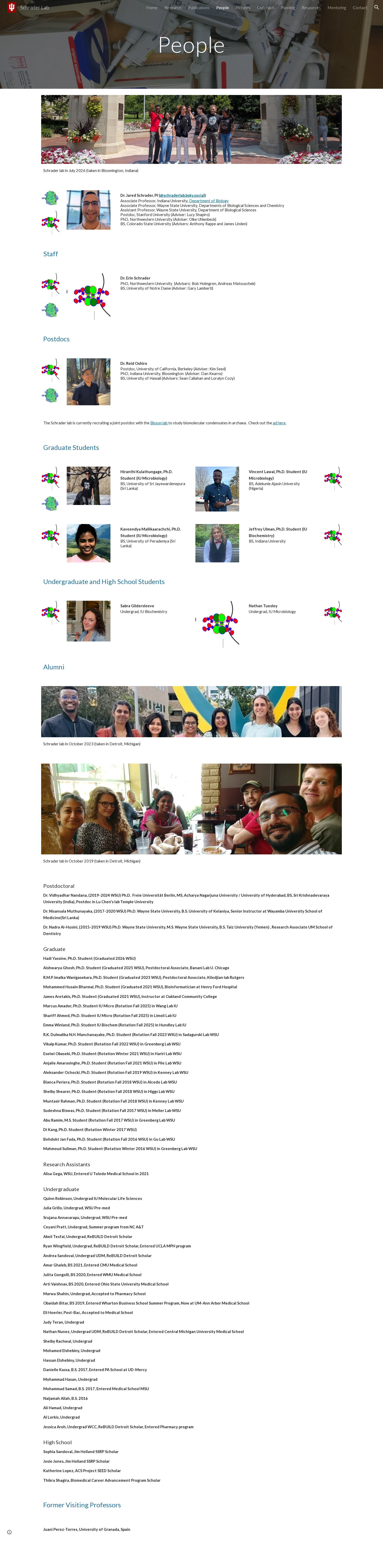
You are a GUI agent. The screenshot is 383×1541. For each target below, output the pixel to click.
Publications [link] (198, 7)
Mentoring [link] (337, 7)
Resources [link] (311, 7)
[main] (191, 44)
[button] (376, 7)
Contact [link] (360, 7)
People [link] (222, 7)
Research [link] (172, 7)
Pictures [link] (243, 7)
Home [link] (152, 7)
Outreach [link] (265, 7)
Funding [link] (288, 7)
